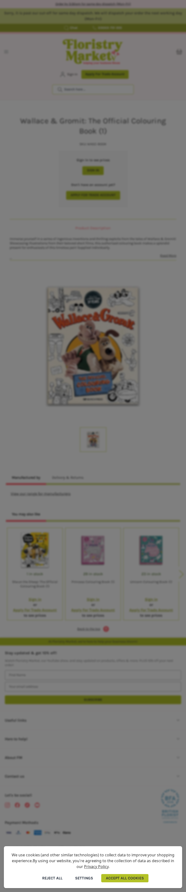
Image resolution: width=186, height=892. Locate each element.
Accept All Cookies (125, 878)
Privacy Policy (96, 866)
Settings (84, 878)
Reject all (52, 878)
